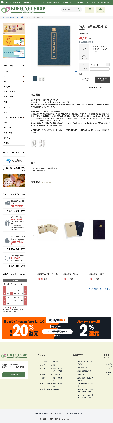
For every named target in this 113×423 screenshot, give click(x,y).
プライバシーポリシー (74, 413)
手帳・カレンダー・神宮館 (57, 369)
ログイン (92, 2)
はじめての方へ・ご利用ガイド (49, 2)
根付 (5, 112)
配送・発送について (84, 371)
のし (84, 64)
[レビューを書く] (70, 288)
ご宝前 (44, 362)
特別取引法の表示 (41, 413)
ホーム (3, 17)
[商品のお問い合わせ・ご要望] (95, 87)
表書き (84, 69)
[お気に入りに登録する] (86, 79)
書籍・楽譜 (46, 389)
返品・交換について (18, 266)
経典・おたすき (10, 17)
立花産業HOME (110, 366)
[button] (33, 235)
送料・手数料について (17, 211)
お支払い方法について (17, 249)
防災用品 (56, 389)
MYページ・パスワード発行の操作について (85, 396)
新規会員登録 (105, 2)
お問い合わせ (81, 2)
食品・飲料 (46, 383)
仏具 (43, 368)
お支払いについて (83, 367)
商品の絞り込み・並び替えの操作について (85, 390)
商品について (82, 374)
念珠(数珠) (56, 374)
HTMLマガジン (67, 2)
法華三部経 (20, 17)
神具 (43, 374)
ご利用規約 (57, 413)
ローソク (7, 107)
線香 (43, 365)
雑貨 (43, 378)
